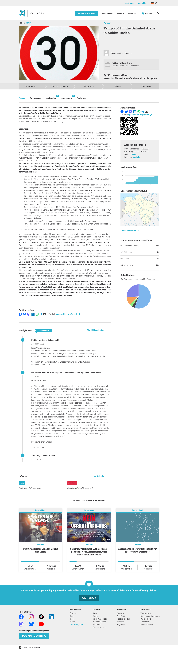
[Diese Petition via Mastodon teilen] (28, 314)
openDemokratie (100, 619)
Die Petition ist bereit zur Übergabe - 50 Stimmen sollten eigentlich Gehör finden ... (67, 373)
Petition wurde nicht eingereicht (45, 340)
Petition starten (86, 13)
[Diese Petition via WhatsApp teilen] (37, 314)
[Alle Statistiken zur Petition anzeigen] (139, 225)
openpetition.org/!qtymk (67, 314)
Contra (72, 483)
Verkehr (107, 23)
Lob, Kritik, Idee (76, 624)
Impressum (145, 622)
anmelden (142, 3)
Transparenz (145, 613)
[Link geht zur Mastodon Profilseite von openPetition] (21, 624)
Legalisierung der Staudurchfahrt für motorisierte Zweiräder (137, 550)
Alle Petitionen (123, 616)
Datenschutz (145, 619)
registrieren (129, 3)
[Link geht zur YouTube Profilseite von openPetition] (41, 624)
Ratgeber (120, 613)
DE (155, 3)
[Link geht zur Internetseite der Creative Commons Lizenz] (20, 647)
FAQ (95, 613)
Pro (22, 483)
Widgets (96, 616)
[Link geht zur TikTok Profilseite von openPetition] (41, 616)
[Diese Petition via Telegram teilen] (40, 314)
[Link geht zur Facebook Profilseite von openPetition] (21, 616)
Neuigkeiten (51, 97)
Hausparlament (99, 622)
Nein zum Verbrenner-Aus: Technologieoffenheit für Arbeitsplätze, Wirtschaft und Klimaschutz (89, 551)
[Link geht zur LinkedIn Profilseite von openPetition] (51, 616)
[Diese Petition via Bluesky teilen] (24, 314)
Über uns (73, 613)
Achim (28, 23)
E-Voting (97, 624)
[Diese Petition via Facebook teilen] (20, 314)
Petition (22, 98)
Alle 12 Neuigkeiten (95, 330)
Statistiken (81, 98)
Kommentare (66, 97)
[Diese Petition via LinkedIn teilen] (33, 314)
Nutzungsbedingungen (150, 616)
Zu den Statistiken (128, 231)
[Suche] (157, 13)
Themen (120, 622)
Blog (72, 619)
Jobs (72, 616)
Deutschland (40, 510)
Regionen (121, 624)
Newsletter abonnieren (33, 636)
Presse (72, 622)
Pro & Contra (35, 98)
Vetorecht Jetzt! (100, 627)
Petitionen (107, 13)
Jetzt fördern (89, 598)
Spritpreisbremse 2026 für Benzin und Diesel (40, 550)
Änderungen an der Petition (43, 455)
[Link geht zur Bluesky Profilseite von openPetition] (31, 624)
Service (120, 13)
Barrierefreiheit (146, 624)
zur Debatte (99, 476)
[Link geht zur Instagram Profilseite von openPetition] (31, 616)
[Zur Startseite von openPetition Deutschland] (32, 13)
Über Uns (133, 13)
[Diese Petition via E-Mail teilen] (45, 314)
